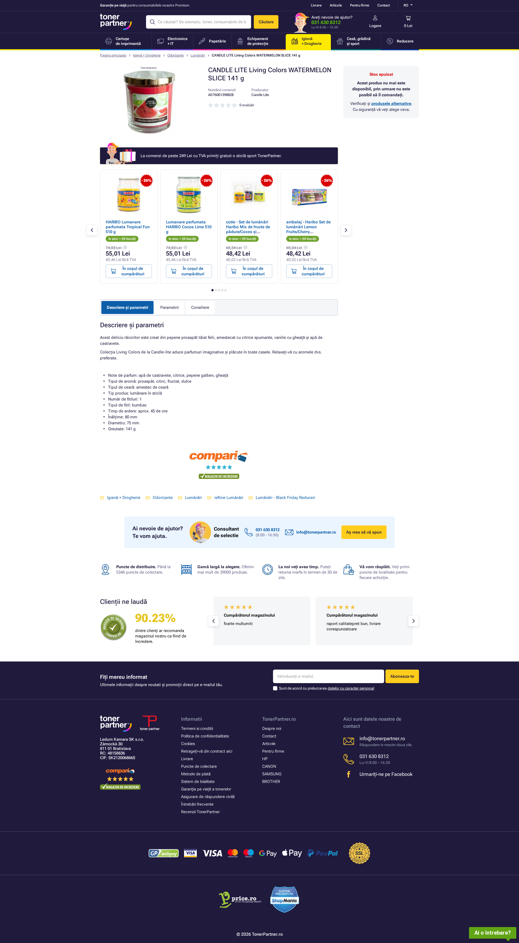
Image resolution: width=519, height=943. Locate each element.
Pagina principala (113, 55)
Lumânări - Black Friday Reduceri (285, 497)
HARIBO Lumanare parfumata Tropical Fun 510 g (128, 227)
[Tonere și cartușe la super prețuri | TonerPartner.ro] (116, 22)
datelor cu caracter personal (351, 688)
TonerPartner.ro (279, 719)
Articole (336, 5)
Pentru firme (359, 5)
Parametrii (169, 307)
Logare (375, 26)
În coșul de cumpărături (132, 271)
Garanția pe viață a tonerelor (206, 789)
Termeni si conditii (197, 728)
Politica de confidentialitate (205, 736)
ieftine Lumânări (228, 497)
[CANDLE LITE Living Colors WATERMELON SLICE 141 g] (148, 133)
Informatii (191, 719)
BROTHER (271, 781)
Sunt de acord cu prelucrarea (326, 688)
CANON (269, 766)
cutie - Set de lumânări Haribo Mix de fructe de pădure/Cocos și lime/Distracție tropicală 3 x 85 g (248, 232)
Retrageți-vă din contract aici (206, 751)
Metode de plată (196, 774)
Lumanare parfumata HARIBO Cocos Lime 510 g (188, 227)
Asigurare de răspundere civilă (208, 796)
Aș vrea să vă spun (364, 532)
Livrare (316, 5)
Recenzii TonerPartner (200, 811)
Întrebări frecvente (197, 804)
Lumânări (198, 55)
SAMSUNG (271, 774)
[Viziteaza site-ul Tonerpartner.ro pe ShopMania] (285, 900)
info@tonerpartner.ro (316, 532)
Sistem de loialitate (198, 781)
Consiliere (200, 307)
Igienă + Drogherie (147, 55)
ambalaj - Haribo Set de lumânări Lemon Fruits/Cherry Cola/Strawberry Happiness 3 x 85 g (308, 232)
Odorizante (175, 55)
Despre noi (271, 728)
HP (265, 758)
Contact (383, 5)
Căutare (266, 21)
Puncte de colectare (199, 766)
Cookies (188, 743)
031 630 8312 (326, 22)
